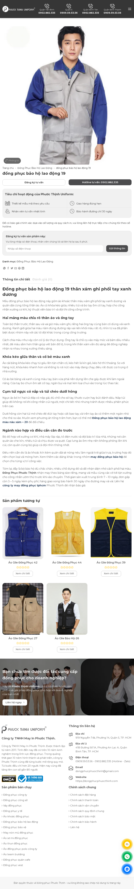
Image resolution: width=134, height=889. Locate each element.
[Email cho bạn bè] (15, 268)
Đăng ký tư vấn (34, 182)
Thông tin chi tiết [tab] (16, 279)
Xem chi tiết (23, 573)
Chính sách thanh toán (84, 800)
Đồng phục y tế (12, 811)
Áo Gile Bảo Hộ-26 (67, 638)
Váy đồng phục (12, 805)
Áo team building (14, 854)
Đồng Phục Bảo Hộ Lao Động (34, 168)
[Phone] (127, 856)
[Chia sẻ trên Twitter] (12, 268)
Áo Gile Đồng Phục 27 (22, 638)
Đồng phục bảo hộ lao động (20, 821)
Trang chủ (8, 168)
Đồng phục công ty (15, 794)
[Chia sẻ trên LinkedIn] (23, 268)
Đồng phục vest (13, 865)
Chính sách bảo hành (83, 821)
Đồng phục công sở (15, 800)
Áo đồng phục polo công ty (20, 848)
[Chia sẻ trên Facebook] (8, 268)
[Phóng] (12, 161)
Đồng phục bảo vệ (14, 827)
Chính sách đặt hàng (83, 794)
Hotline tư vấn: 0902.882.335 (100, 182)
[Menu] (130, 9)
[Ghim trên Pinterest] (19, 268)
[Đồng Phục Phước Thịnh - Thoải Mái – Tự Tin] (18, 9)
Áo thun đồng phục (15, 843)
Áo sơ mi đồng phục (15, 838)
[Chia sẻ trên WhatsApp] (4, 268)
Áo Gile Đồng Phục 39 (111, 562)
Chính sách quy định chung (87, 811)
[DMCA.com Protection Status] (9, 778)
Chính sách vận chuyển (84, 805)
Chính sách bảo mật (82, 816)
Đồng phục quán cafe (16, 859)
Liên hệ (74, 827)
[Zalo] (127, 869)
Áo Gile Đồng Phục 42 (22, 562)
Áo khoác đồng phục (16, 816)
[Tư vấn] (127, 844)
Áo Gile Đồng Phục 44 (67, 562)
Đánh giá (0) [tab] (42, 279)
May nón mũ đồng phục (18, 832)
